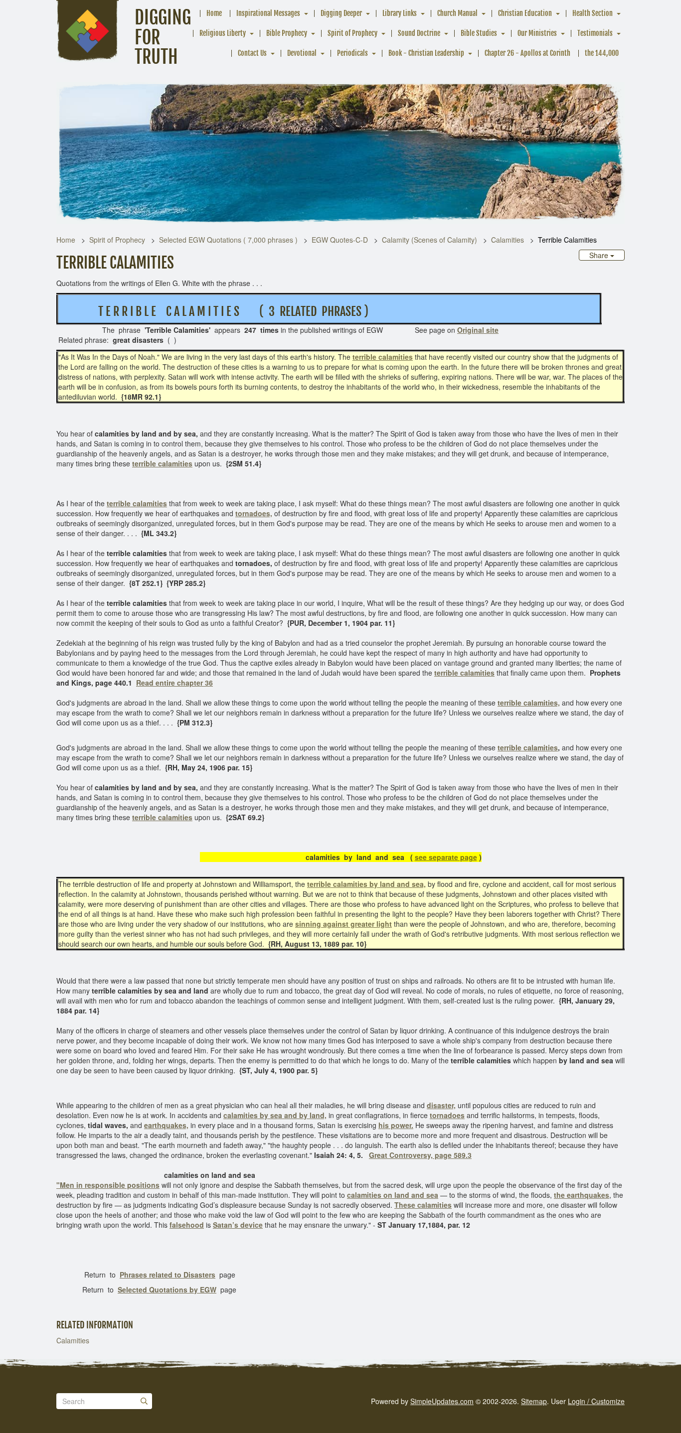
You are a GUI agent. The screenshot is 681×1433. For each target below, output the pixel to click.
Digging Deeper (341, 13)
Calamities (507, 240)
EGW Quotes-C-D (340, 240)
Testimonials (595, 33)
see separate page (446, 857)
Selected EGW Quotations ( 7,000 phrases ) (228, 240)
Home (214, 13)
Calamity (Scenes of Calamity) (429, 240)
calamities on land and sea (392, 1195)
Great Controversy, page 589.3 (420, 1155)
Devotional (302, 53)
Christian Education (525, 13)
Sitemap (534, 1401)
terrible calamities (382, 357)
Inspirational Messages (268, 13)
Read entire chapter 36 (174, 683)
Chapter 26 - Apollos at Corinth (527, 53)
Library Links (399, 13)
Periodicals (352, 53)
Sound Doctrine (419, 33)
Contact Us (252, 53)
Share (599, 255)
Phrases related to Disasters (167, 1275)
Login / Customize (596, 1401)
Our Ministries (537, 33)
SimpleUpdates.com (442, 1401)
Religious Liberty (222, 33)
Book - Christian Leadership (426, 53)
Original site (478, 330)
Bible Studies (479, 33)
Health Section (592, 13)
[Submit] (144, 1401)
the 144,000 (602, 53)
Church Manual (457, 13)
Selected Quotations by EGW (167, 1289)
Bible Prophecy (286, 33)
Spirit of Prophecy (352, 33)
